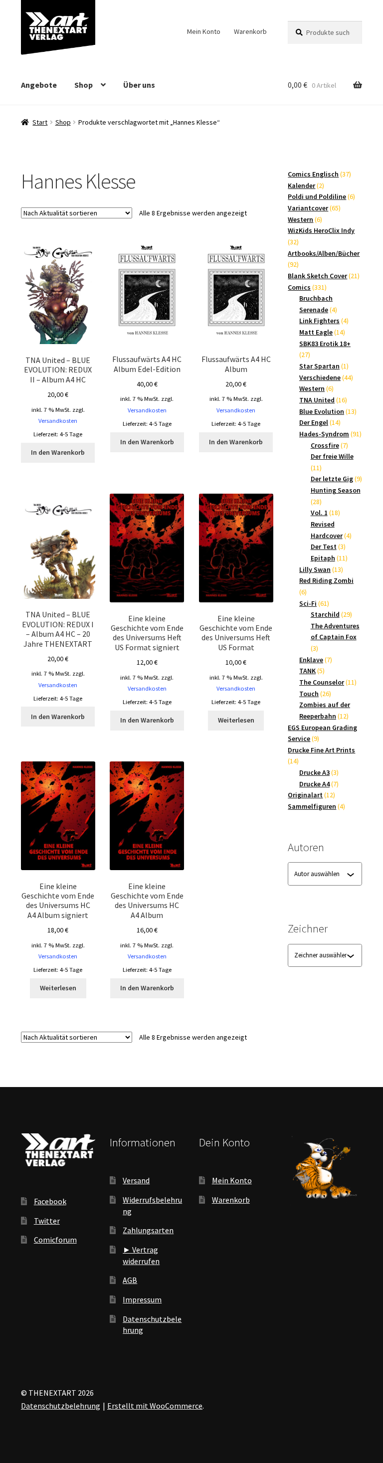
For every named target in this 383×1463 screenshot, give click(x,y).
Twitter (47, 1221)
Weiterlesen (236, 720)
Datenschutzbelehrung (60, 1406)
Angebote (39, 85)
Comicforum (55, 1240)
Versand (136, 1180)
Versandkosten (57, 420)
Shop (83, 85)
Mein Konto (203, 31)
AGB (130, 1280)
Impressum (142, 1299)
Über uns (139, 85)
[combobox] (320, 874)
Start (39, 122)
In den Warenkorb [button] (58, 452)
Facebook (50, 1201)
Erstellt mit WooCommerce (154, 1406)
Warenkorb (250, 31)
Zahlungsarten (148, 1230)
